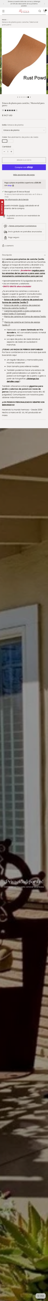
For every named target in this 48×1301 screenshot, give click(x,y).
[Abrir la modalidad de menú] (3, 11)
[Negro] (10, 141)
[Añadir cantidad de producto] (11, 151)
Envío (21, 205)
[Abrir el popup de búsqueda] (39, 11)
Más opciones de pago (24, 174)
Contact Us (2, 208)
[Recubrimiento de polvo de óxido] (4, 141)
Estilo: (12, 125)
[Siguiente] (44, 4)
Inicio (4, 19)
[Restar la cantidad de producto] (4, 151)
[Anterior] (3, 4)
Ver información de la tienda (16, 199)
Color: (20, 137)
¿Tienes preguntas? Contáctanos (22, 226)
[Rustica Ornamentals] (24, 11)
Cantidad (6, 146)
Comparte (9, 246)
